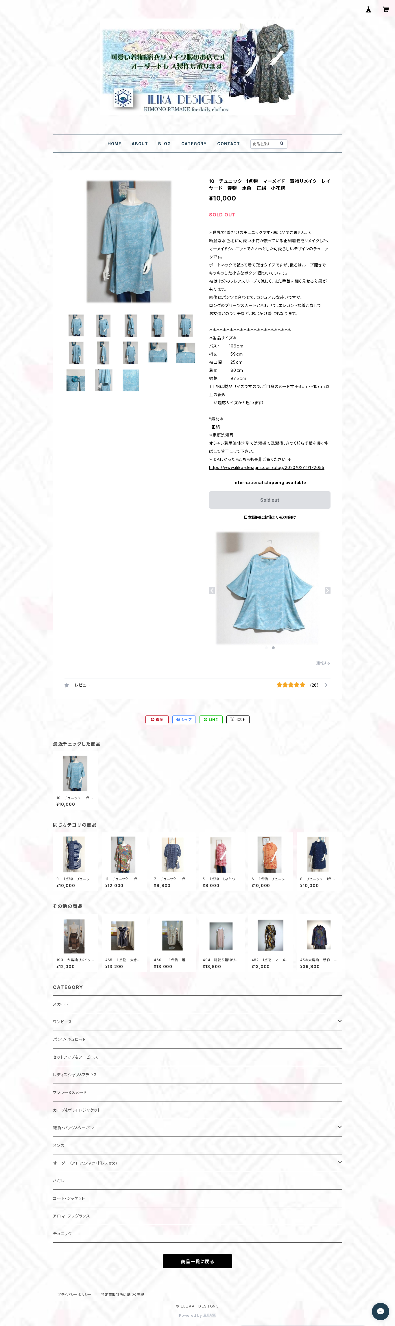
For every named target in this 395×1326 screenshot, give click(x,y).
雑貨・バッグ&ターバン (73, 1127)
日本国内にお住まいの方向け (270, 517)
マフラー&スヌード (70, 1092)
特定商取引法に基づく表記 (122, 1294)
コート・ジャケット (69, 1198)
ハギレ (58, 1180)
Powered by (191, 1315)
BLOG (164, 143)
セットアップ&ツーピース (75, 1057)
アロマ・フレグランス (71, 1215)
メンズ (58, 1145)
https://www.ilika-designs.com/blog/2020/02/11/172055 (266, 467)
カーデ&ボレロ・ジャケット (77, 1110)
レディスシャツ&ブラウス (75, 1074)
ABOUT (140, 143)
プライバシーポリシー (75, 1294)
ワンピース (62, 1021)
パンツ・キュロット (69, 1039)
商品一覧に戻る (197, 1261)
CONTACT (228, 143)
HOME (114, 143)
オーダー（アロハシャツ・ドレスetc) (85, 1163)
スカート (61, 1004)
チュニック (62, 1233)
